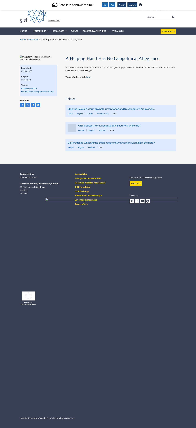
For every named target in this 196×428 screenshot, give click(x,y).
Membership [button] (39, 30)
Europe (81, 130)
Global (70, 113)
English (80, 113)
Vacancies (118, 30)
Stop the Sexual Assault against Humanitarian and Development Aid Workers (111, 109)
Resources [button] (58, 30)
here (88, 77)
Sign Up (135, 183)
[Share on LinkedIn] (33, 105)
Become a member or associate (90, 182)
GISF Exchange (82, 191)
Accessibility (81, 174)
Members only (103, 113)
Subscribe (167, 31)
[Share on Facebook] (22, 105)
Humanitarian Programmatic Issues (37, 91)
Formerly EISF (54, 20)
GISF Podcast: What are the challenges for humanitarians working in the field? (111, 142)
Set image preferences (86, 199)
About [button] (23, 30)
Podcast (102, 130)
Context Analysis (29, 88)
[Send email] (38, 105)
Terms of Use (81, 204)
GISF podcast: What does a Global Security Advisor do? (109, 125)
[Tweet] (28, 105)
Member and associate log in (88, 195)
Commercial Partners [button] (94, 30)
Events (74, 30)
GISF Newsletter (83, 186)
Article (90, 113)
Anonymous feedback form (88, 178)
